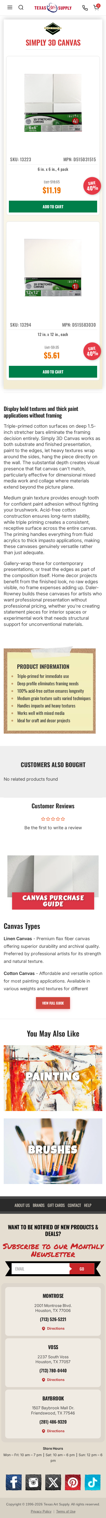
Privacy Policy (41, 1511)
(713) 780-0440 (53, 1370)
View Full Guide (53, 1003)
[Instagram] (33, 1488)
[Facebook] (14, 1488)
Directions (56, 1328)
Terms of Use (65, 1511)
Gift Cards (56, 1205)
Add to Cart (53, 207)
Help (87, 1205)
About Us (22, 1205)
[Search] (21, 7)
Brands (39, 1205)
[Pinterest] (73, 1488)
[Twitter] (53, 1488)
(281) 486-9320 (53, 1421)
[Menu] (10, 7)
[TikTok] (93, 1488)
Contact (74, 1205)
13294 (25, 324)
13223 (25, 159)
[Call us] (85, 8)
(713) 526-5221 (53, 1319)
